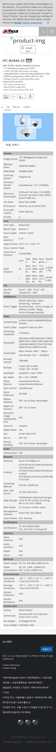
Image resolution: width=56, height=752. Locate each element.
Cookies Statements (32, 22)
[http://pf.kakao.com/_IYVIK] (35, 722)
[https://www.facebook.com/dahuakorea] (20, 722)
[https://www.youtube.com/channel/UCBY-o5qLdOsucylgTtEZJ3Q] (28, 722)
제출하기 (46, 649)
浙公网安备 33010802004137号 (39, 742)
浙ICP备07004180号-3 (13, 742)
